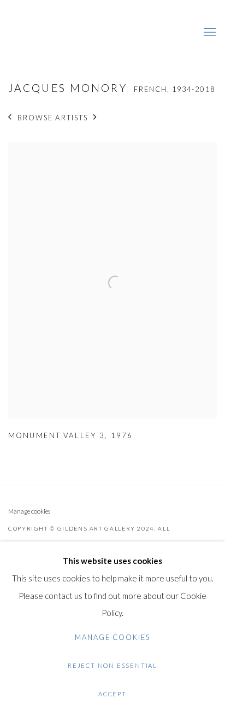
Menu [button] (208, 33)
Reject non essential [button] (112, 665)
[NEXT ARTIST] (95, 118)
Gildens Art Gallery (41, 33)
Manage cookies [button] (29, 511)
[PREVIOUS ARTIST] (10, 118)
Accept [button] (112, 693)
